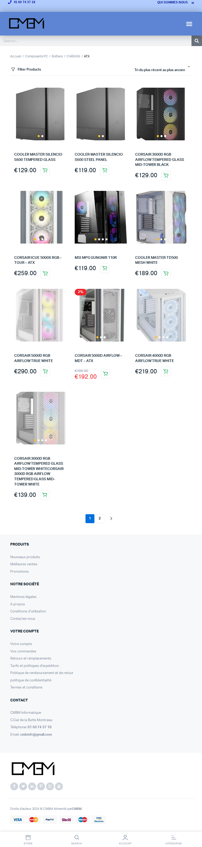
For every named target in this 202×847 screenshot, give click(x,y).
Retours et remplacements (30, 658)
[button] (189, 24)
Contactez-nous (22, 619)
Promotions (19, 571)
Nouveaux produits (25, 557)
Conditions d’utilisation (28, 611)
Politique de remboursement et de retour (41, 673)
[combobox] (162, 70)
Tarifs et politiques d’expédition (34, 666)
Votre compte (21, 644)
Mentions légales (23, 597)
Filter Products (29, 69)
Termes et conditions (26, 687)
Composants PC (36, 56)
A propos (17, 604)
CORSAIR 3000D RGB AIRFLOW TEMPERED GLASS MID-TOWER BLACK (159, 160)
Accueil (15, 56)
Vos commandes (23, 651)
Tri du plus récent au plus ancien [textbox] (159, 70)
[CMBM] (32, 769)
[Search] (196, 41)
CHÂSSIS (73, 56)
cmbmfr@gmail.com (36, 734)
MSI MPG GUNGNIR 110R (96, 258)
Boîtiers (57, 56)
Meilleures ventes (23, 564)
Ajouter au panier (45, 170)
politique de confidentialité (30, 680)
